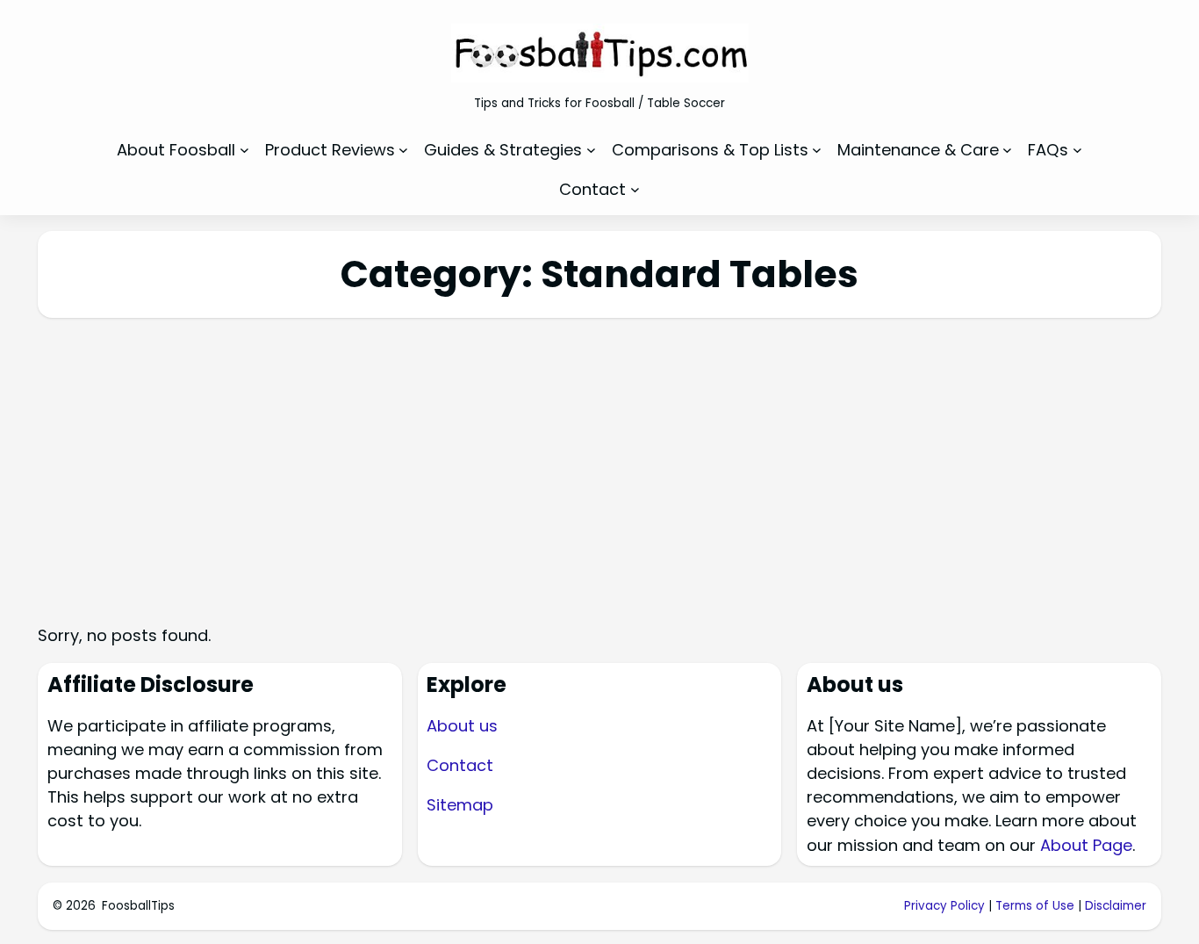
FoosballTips (138, 905)
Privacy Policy (944, 905)
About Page (1086, 845)
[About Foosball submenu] (244, 150)
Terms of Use (1034, 905)
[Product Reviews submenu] (403, 150)
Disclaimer (1115, 905)
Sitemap (460, 805)
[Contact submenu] (635, 189)
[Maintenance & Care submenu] (1007, 150)
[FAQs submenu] (1077, 150)
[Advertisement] (599, 457)
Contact (460, 765)
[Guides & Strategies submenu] (591, 150)
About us (462, 726)
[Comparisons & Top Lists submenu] (817, 150)
